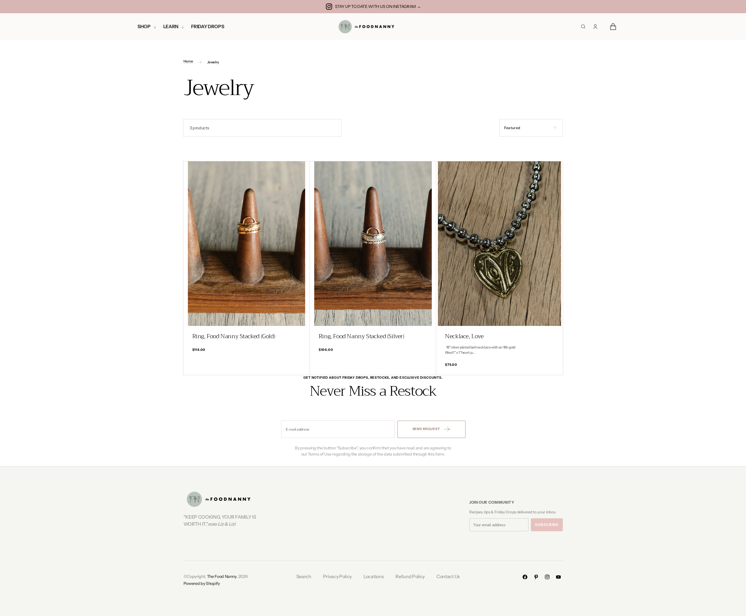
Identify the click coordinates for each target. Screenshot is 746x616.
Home (188, 61)
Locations (373, 576)
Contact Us (448, 576)
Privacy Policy (337, 576)
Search (303, 576)
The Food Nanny (222, 576)
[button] (595, 26)
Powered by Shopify (201, 583)
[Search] (583, 26)
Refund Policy (410, 576)
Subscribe (547, 525)
